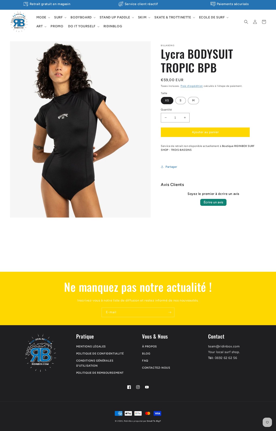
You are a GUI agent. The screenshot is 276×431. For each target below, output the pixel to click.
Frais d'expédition (192, 86)
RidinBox (128, 421)
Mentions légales (91, 346)
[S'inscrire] (169, 312)
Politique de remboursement (100, 373)
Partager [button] (171, 167)
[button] (43, 17)
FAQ (145, 360)
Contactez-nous (156, 367)
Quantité (166, 109)
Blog (146, 353)
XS (167, 100)
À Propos (149, 346)
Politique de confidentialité (100, 353)
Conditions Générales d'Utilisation (95, 363)
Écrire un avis (213, 202)
